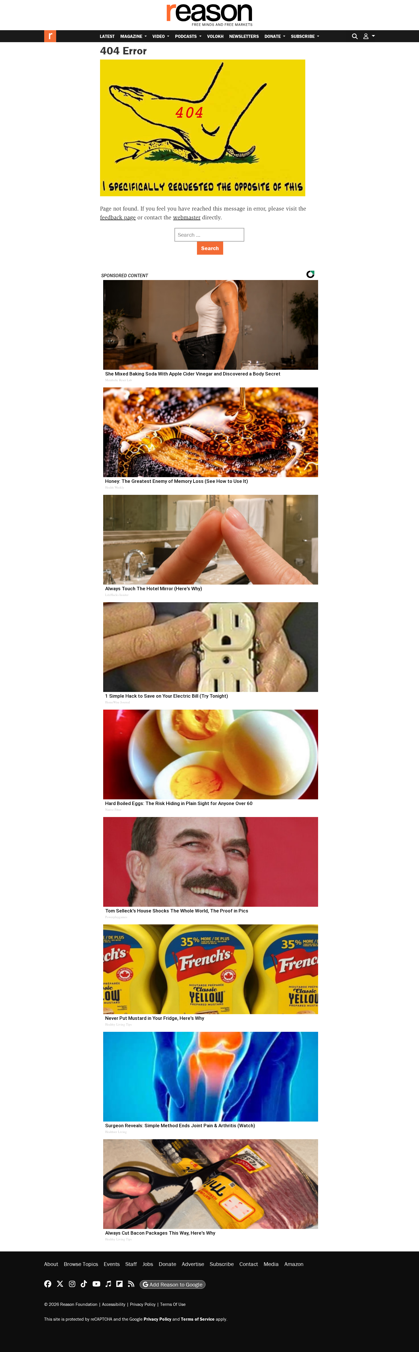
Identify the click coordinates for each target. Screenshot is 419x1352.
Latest (107, 36)
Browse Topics (81, 1263)
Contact (248, 1263)
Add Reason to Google (175, 1284)
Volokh (215, 36)
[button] (369, 36)
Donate (273, 36)
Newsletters (244, 36)
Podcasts (186, 36)
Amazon (294, 1263)
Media (271, 1263)
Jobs (148, 1263)
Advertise (193, 1263)
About (51, 1263)
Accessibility (113, 1304)
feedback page (118, 217)
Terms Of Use (173, 1304)
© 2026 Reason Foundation (70, 1304)
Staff (131, 1263)
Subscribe (303, 36)
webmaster (186, 217)
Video (159, 36)
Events (112, 1263)
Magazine (131, 36)
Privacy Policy (143, 1304)
